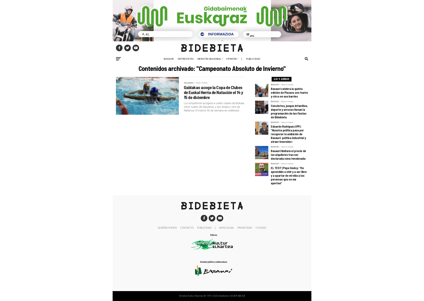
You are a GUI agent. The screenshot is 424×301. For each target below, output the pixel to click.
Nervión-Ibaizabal (209, 58)
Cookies (261, 227)
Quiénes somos (167, 227)
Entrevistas (186, 58)
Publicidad (253, 58)
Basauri (169, 58)
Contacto (187, 227)
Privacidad (244, 227)
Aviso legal (226, 227)
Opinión (231, 58)
